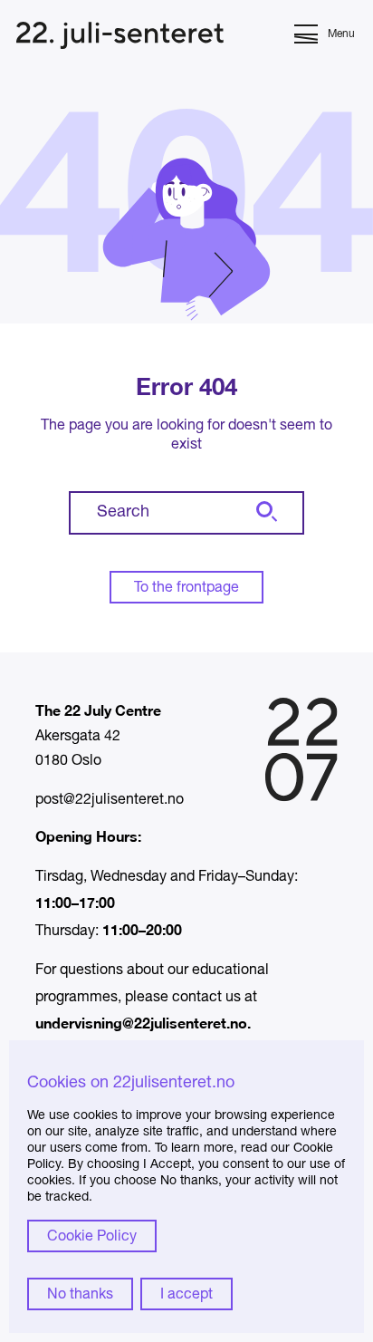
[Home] (120, 37)
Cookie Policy (92, 1237)
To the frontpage (186, 588)
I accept (186, 1295)
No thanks (80, 1295)
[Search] (264, 513)
